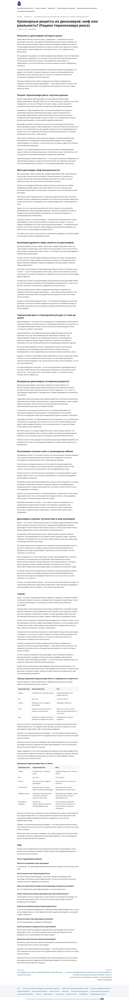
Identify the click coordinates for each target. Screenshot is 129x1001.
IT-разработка (83, 994)
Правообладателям (23, 991)
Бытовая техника (71, 994)
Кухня (19, 598)
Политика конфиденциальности (100, 988)
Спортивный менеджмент (26, 11)
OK (102, 999)
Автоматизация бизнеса (25, 8)
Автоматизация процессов (66, 8)
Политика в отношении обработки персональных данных (40, 988)
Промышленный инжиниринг (87, 8)
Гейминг (38, 994)
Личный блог (28, 16)
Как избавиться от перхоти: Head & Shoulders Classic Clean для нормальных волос (40, 972)
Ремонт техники (40, 8)
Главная (19, 16)
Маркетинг (51, 8)
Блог (18, 988)
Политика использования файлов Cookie (75, 988)
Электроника (59, 994)
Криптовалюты (48, 994)
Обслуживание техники (97, 994)
